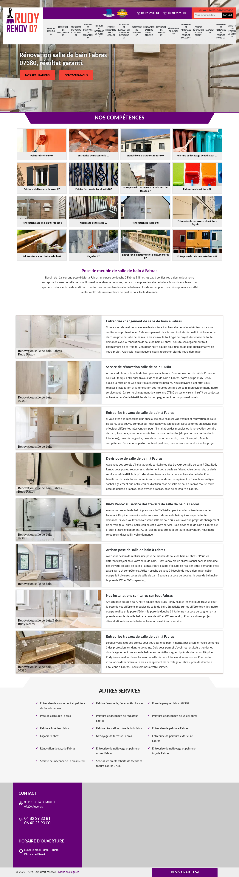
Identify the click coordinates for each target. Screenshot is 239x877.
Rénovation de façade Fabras (57, 748)
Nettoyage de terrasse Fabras (114, 736)
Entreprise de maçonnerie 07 (63, 31)
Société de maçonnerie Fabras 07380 (62, 761)
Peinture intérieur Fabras (55, 728)
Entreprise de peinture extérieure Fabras (172, 739)
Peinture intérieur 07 (51, 31)
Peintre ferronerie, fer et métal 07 (110, 31)
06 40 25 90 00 (176, 13)
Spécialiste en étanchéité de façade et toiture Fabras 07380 (119, 764)
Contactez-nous (76, 75)
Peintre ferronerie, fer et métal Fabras (119, 703)
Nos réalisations (37, 75)
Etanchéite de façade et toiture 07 (76, 31)
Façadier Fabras (49, 736)
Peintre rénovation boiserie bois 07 (198, 31)
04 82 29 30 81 (150, 13)
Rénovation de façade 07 (173, 31)
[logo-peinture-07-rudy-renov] (22, 20)
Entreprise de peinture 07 (137, 31)
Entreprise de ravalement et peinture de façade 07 (124, 31)
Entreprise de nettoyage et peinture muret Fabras (117, 751)
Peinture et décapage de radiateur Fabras (117, 718)
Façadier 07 (210, 31)
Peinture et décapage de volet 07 (99, 31)
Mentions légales (68, 872)
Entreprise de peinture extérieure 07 (233, 31)
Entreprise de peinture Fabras (170, 728)
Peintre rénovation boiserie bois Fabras (120, 728)
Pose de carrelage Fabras (55, 716)
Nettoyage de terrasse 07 (161, 31)
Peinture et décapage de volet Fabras (174, 716)
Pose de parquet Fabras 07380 (170, 703)
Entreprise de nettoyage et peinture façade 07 (186, 31)
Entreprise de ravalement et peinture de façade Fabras (62, 706)
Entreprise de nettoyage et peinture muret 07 (221, 31)
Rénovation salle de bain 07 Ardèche (148, 31)
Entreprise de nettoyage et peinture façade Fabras (173, 751)
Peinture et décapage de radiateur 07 (88, 31)
